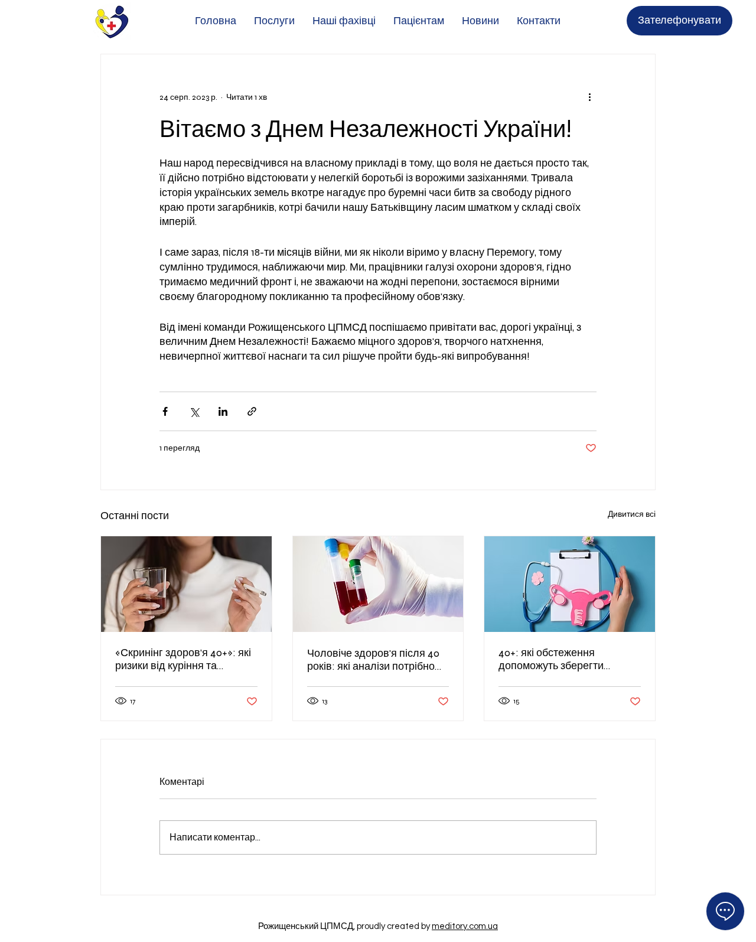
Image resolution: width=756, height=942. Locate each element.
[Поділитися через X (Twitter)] (194, 411)
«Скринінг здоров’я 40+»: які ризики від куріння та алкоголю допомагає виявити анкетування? (183, 659)
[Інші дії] (589, 97)
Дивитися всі (632, 514)
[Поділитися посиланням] (252, 411)
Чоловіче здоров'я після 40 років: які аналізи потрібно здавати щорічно (373, 660)
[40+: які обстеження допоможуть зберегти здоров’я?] (569, 584)
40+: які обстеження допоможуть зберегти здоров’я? (551, 659)
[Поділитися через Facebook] (165, 411)
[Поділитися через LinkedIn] (223, 411)
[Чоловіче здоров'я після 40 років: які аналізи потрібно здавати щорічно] (378, 584)
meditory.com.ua (465, 926)
